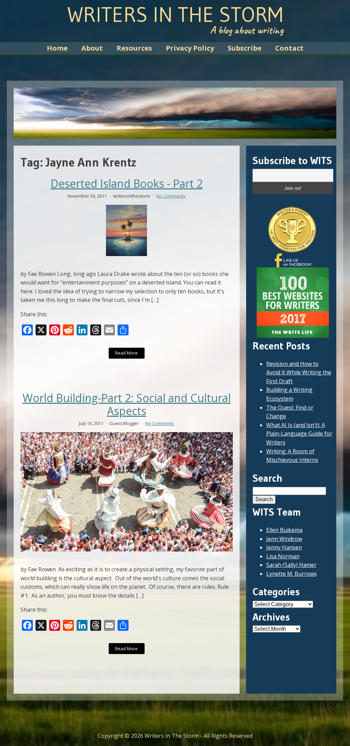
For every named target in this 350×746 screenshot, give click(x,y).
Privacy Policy (190, 48)
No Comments (171, 196)
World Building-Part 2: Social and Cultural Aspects (127, 404)
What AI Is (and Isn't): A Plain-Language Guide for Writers (299, 433)
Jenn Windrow (284, 539)
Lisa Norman (282, 556)
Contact (289, 48)
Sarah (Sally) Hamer (291, 565)
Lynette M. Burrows (291, 573)
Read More (126, 353)
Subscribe (244, 48)
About (92, 48)
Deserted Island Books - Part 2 (127, 183)
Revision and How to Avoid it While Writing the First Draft (298, 372)
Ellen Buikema (284, 530)
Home (57, 48)
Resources (134, 48)
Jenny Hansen (284, 547)
